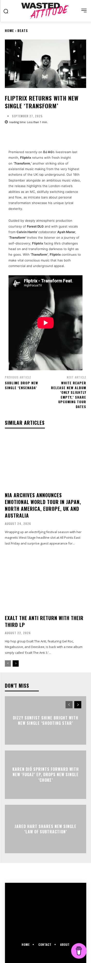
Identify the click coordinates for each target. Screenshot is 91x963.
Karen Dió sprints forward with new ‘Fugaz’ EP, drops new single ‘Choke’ (45, 774)
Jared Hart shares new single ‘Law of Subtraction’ (45, 829)
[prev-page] (8, 663)
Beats (22, 30)
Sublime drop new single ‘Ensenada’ (21, 385)
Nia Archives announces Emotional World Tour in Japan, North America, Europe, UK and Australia (43, 505)
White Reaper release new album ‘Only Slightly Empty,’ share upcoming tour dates (68, 394)
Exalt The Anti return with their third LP (44, 621)
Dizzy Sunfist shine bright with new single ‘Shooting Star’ (45, 720)
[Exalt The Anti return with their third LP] (45, 584)
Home (9, 30)
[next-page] (16, 663)
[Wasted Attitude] (45, 10)
